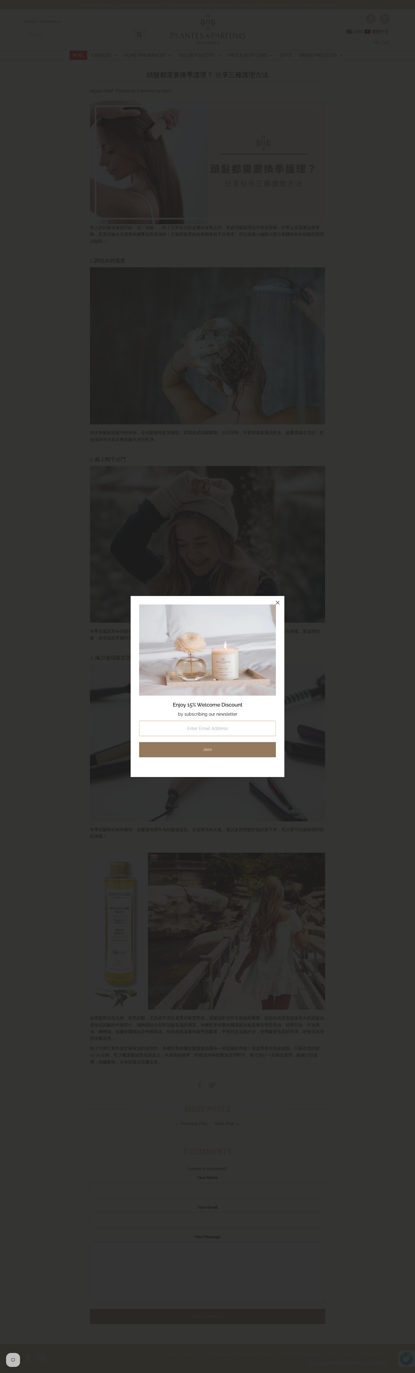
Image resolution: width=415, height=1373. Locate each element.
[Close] (277, 602)
